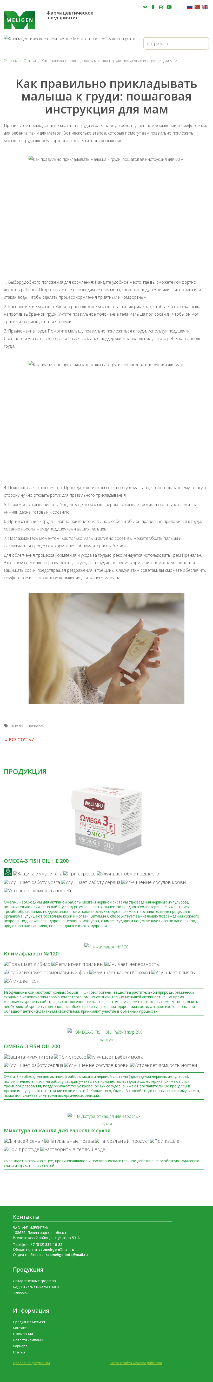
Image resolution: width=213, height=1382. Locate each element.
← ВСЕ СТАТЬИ (19, 739)
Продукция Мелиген (29, 1321)
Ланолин (17, 725)
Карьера (20, 1346)
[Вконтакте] (145, 7)
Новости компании (28, 1340)
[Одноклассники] (153, 7)
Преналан (35, 725)
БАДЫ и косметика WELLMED (36, 1287)
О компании (23, 1333)
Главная (11, 60)
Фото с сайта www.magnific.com (136, 1362)
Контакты (26, 1216)
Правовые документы (31, 1362)
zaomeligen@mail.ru (56, 1249)
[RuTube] (161, 7)
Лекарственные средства (34, 1280)
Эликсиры (21, 1293)
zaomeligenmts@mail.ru (66, 1254)
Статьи (30, 60)
